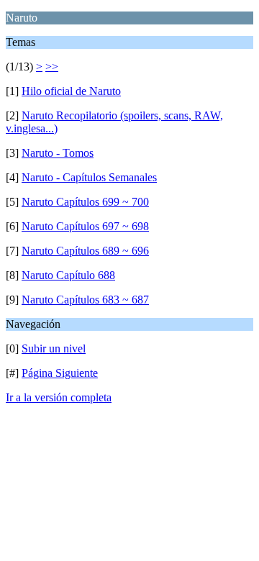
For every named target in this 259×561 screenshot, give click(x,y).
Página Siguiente (60, 373)
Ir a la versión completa (59, 397)
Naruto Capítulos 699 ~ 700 (85, 202)
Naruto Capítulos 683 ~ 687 (85, 299)
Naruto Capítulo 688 (68, 275)
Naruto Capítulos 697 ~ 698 (85, 226)
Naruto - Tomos (58, 153)
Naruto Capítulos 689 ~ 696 (85, 251)
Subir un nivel (54, 348)
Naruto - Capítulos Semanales (89, 177)
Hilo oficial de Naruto (71, 91)
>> (51, 66)
